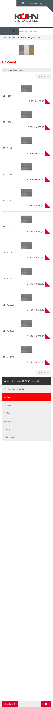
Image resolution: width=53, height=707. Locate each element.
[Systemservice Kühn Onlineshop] (26, 17)
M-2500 (8, 122)
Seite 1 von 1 (43, 76)
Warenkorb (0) (36, 3)
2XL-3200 (8, 278)
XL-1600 (8, 200)
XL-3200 (8, 226)
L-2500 (7, 148)
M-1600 (8, 96)
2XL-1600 (8, 252)
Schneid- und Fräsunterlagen (23, 380)
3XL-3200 (8, 357)
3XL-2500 (8, 331)
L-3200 (7, 174)
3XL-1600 (8, 304)
